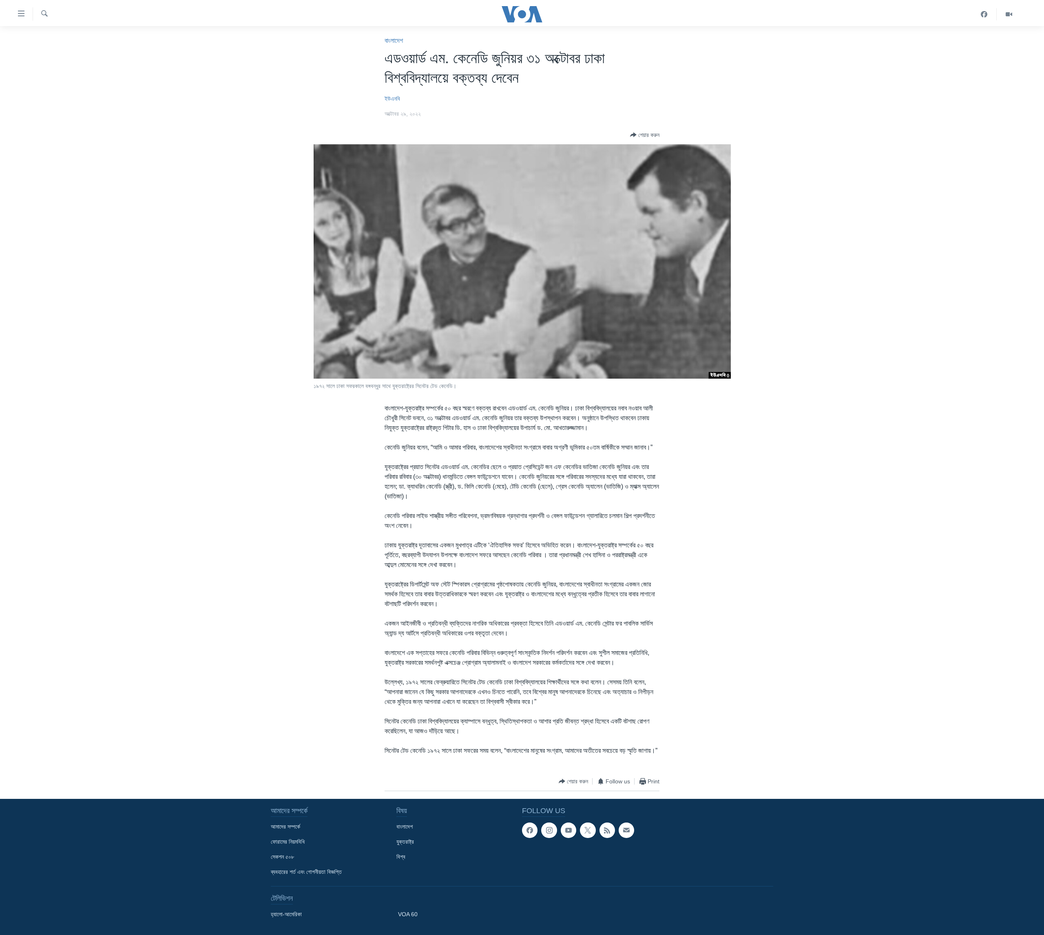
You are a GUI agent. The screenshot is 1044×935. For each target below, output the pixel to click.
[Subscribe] (626, 830)
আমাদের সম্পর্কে (285, 826)
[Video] (1009, 14)
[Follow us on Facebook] (529, 830)
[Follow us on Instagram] (549, 830)
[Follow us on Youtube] (568, 830)
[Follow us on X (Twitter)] (587, 830)
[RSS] (607, 830)
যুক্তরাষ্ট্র (405, 841)
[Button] (644, 135)
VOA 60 (408, 914)
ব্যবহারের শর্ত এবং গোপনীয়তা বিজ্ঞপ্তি (306, 872)
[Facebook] (984, 14)
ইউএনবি (392, 98)
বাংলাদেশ (394, 40)
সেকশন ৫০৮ (282, 856)
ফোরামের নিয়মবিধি (288, 841)
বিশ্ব (400, 856)
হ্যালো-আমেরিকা (286, 914)
